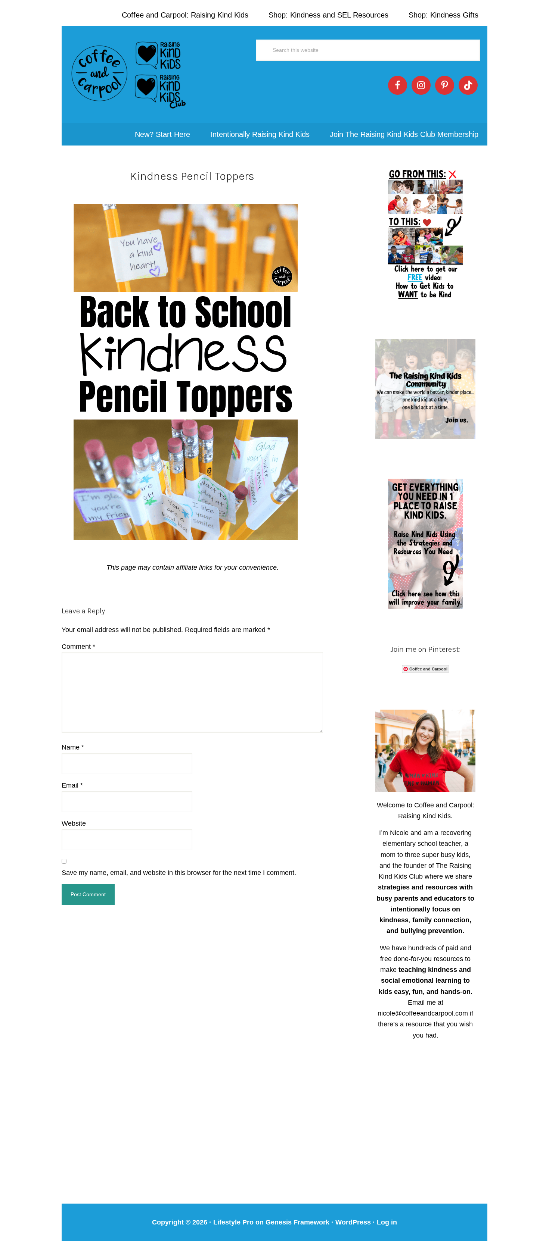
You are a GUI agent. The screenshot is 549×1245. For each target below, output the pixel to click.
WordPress (353, 1222)
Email (72, 785)
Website (74, 823)
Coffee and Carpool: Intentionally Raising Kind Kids (129, 75)
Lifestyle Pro (233, 1222)
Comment (78, 646)
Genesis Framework (297, 1222)
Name (73, 747)
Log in (387, 1222)
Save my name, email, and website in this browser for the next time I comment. (179, 872)
